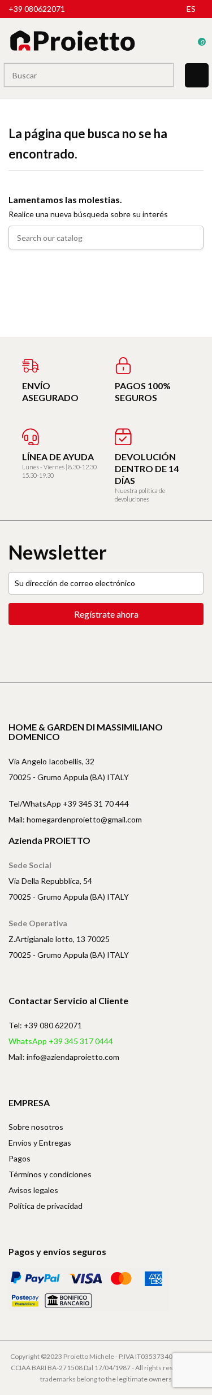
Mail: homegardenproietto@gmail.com (75, 819)
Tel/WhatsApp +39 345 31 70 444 (68, 803)
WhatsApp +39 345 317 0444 (60, 1041)
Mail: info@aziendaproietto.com (63, 1057)
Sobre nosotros (35, 1127)
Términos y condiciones (50, 1174)
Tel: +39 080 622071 (45, 1025)
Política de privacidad (45, 1206)
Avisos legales (33, 1190)
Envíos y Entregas (39, 1142)
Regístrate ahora (106, 614)
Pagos (19, 1158)
